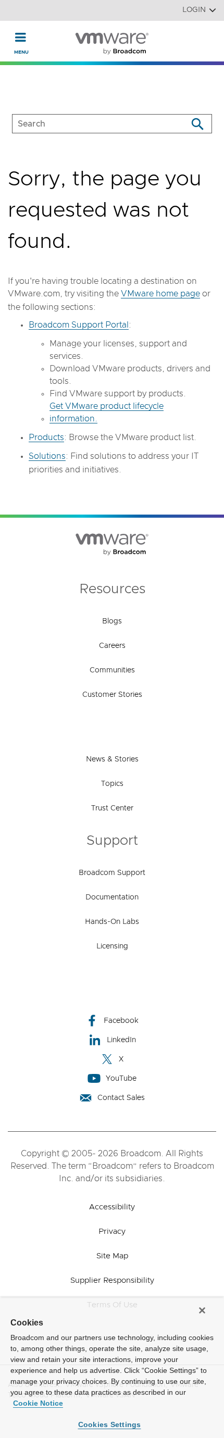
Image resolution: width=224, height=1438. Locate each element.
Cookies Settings (109, 1424)
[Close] (202, 1310)
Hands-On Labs (112, 922)
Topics (112, 783)
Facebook (121, 1020)
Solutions (47, 456)
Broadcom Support (112, 873)
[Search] (197, 124)
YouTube (121, 1078)
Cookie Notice (38, 1403)
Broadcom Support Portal (79, 325)
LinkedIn (121, 1040)
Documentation (112, 897)
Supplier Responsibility (112, 1280)
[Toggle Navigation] (20, 37)
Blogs (112, 621)
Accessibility (112, 1207)
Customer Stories (112, 694)
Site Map (112, 1256)
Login (194, 10)
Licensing (112, 946)
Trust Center (112, 808)
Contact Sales (121, 1098)
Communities (112, 670)
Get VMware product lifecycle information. (106, 412)
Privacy (112, 1231)
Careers (112, 645)
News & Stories (112, 759)
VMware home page (160, 294)
